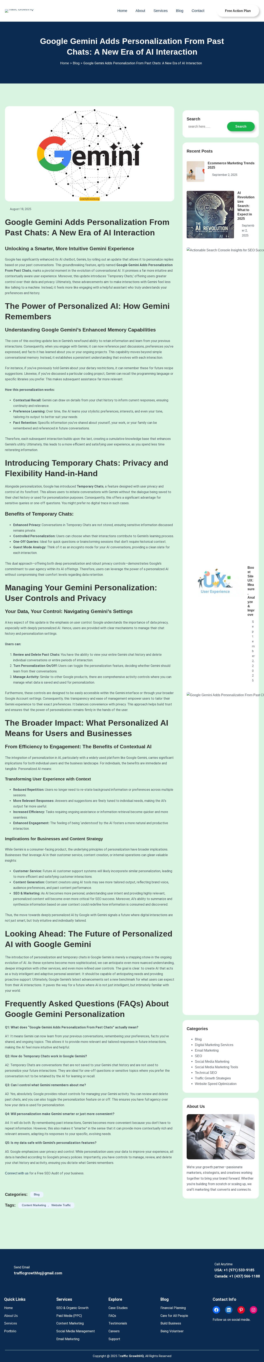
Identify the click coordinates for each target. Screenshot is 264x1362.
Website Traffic (61, 1205)
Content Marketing (34, 1205)
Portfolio (10, 1331)
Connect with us (16, 1173)
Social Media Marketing (212, 1061)
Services (10, 1323)
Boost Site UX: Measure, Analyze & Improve (251, 591)
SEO (198, 1056)
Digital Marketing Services (214, 1045)
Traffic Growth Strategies (213, 1078)
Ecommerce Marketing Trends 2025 (231, 165)
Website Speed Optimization (216, 1084)
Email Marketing (207, 1050)
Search (240, 126)
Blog (37, 1194)
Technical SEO (206, 1072)
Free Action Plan (238, 11)
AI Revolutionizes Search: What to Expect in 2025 (246, 205)
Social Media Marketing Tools (216, 1067)
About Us (11, 1315)
